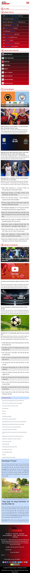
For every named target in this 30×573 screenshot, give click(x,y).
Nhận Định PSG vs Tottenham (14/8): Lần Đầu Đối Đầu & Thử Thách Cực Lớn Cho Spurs (14, 179)
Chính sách (15, 533)
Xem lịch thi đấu (5, 444)
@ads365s (23, 559)
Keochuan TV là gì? (6, 397)
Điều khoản (21, 533)
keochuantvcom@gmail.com (18, 549)
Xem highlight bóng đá (7, 452)
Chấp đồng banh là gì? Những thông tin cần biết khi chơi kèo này (15, 343)
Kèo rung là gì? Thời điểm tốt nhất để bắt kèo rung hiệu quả (15, 353)
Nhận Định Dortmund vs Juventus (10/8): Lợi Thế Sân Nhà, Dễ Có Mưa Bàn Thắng (15, 189)
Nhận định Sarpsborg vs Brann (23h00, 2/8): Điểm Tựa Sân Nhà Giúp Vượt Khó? (15, 235)
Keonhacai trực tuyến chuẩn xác (9, 419)
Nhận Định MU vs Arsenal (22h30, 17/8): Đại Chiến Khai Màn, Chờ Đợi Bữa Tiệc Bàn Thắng (14, 127)
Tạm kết (4, 454)
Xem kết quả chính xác (7, 449)
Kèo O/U (4, 413)
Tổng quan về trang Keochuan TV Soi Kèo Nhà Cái (13, 400)
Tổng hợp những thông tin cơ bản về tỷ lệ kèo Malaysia (15, 368)
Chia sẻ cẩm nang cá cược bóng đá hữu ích (11, 426)
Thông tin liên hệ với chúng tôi (8, 457)
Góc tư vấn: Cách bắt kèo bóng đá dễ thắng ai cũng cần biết (15, 383)
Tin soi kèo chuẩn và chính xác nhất (10, 405)
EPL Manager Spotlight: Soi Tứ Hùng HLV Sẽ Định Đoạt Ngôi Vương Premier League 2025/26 (15, 208)
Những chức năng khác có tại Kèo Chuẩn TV (11, 438)
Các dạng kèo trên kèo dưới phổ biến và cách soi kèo (15, 363)
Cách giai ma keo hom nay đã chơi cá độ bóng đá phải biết (15, 259)
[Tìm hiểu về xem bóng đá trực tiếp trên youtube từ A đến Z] (15, 271)
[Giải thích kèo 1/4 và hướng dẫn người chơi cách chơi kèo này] (15, 323)
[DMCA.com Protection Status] (15, 564)
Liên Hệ (14, 535)
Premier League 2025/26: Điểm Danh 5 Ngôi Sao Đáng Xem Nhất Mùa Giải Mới (15, 203)
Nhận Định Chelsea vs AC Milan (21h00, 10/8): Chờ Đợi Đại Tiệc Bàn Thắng (15, 193)
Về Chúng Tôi (9, 533)
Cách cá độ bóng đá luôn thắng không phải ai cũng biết (15, 378)
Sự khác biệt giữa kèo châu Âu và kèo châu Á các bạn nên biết (14, 308)
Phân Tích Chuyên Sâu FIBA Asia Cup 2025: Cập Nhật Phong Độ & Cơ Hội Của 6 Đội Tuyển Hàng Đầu (15, 214)
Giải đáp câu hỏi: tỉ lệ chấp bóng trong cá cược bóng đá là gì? (15, 348)
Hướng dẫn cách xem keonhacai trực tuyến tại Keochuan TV (14, 433)
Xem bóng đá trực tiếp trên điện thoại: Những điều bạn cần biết (15, 393)
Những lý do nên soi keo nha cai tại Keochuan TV (13, 436)
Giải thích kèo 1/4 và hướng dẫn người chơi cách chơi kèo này (15, 333)
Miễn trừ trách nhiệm (22, 535)
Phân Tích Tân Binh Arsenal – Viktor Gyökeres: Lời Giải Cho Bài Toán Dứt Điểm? (15, 198)
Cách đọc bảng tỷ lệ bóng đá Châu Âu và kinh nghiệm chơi (15, 373)
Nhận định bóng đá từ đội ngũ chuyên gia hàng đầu (13, 424)
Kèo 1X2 (4, 411)
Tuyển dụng (15, 537)
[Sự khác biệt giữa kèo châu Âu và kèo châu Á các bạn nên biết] (15, 297)
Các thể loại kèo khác (7, 416)
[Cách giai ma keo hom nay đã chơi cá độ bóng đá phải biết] (15, 254)
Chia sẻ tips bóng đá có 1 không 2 (9, 429)
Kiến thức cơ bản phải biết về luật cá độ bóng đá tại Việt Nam (15, 388)
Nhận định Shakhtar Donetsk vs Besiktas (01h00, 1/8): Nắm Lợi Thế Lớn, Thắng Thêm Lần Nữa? (15, 240)
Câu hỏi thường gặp (7, 535)
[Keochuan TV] (9, 3)
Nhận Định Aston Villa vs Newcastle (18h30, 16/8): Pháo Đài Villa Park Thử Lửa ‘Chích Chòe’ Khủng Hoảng (14, 153)
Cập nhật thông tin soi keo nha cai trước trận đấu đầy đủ (14, 421)
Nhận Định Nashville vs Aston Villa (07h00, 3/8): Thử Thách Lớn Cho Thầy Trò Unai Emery (15, 230)
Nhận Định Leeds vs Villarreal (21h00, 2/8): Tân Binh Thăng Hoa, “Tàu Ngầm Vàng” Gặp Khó (15, 225)
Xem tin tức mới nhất (6, 441)
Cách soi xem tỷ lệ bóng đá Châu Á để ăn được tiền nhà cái (15, 358)
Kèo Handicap (5, 408)
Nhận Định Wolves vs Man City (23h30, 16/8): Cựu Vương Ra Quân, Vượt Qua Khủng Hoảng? (15, 104)
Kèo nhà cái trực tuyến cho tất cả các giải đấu (12, 403)
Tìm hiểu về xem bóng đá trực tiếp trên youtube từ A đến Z (14, 282)
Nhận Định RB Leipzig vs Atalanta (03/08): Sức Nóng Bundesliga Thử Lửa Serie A (15, 220)
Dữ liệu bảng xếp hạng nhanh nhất (9, 446)
